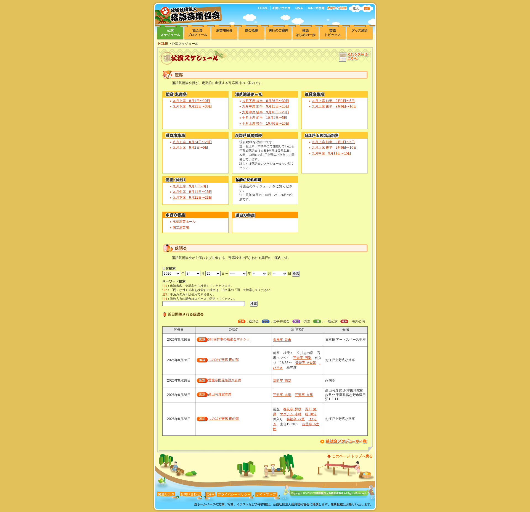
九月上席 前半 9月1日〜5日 (333, 101)
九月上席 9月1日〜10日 (191, 101)
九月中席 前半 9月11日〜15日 (265, 106)
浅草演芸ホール (184, 222)
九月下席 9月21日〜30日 (192, 106)
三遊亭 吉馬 (282, 395)
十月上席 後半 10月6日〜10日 (265, 123)
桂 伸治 (311, 414)
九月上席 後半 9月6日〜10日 (334, 106)
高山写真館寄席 (219, 394)
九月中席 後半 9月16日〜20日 (265, 112)
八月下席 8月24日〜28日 (192, 142)
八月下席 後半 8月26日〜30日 (265, 101)
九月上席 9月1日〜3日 (190, 186)
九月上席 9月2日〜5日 (190, 147)
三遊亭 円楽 (302, 358)
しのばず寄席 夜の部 (223, 360)
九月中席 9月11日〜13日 (192, 192)
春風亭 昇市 (282, 340)
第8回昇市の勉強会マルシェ (229, 339)
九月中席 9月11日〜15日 (331, 153)
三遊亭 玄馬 (304, 395)
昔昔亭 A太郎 (305, 363)
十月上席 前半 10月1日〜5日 (264, 118)
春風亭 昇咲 (292, 409)
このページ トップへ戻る (352, 456)
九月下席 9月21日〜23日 (192, 197)
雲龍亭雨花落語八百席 (224, 380)
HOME (163, 44)
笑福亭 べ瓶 (296, 419)
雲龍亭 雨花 (282, 381)
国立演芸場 (181, 227)
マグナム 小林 (290, 414)
